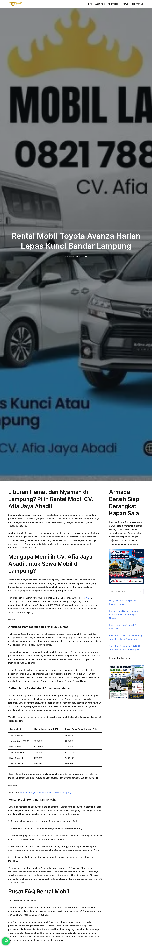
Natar (88, 598)
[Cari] (141, 591)
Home (89, 4)
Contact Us (137, 4)
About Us (100, 4)
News (125, 4)
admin (71, 256)
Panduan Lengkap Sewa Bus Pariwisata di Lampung (45, 792)
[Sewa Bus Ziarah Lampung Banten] (126, 698)
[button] (119, 3)
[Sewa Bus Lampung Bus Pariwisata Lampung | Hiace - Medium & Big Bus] (15, 4)
